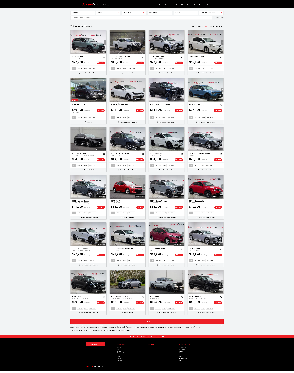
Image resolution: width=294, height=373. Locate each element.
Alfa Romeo (183, 347)
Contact (209, 5)
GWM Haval (183, 358)
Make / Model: (127, 12)
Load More (147, 321)
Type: (99, 12)
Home (155, 5)
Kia (180, 353)
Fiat (180, 356)
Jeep (180, 355)
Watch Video (101, 52)
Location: (74, 12)
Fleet (196, 5)
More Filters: (204, 12)
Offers (172, 5)
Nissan (181, 351)
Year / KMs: (178, 12)
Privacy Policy (100, 368)
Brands (161, 5)
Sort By (207, 26)
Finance (190, 5)
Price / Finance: (153, 12)
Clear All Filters (219, 17)
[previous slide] (72, 42)
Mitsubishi (182, 349)
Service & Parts (181, 5)
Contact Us (95, 344)
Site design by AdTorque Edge (201, 368)
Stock (167, 5)
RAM (180, 360)
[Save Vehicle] (104, 58)
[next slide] (105, 42)
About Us (202, 5)
